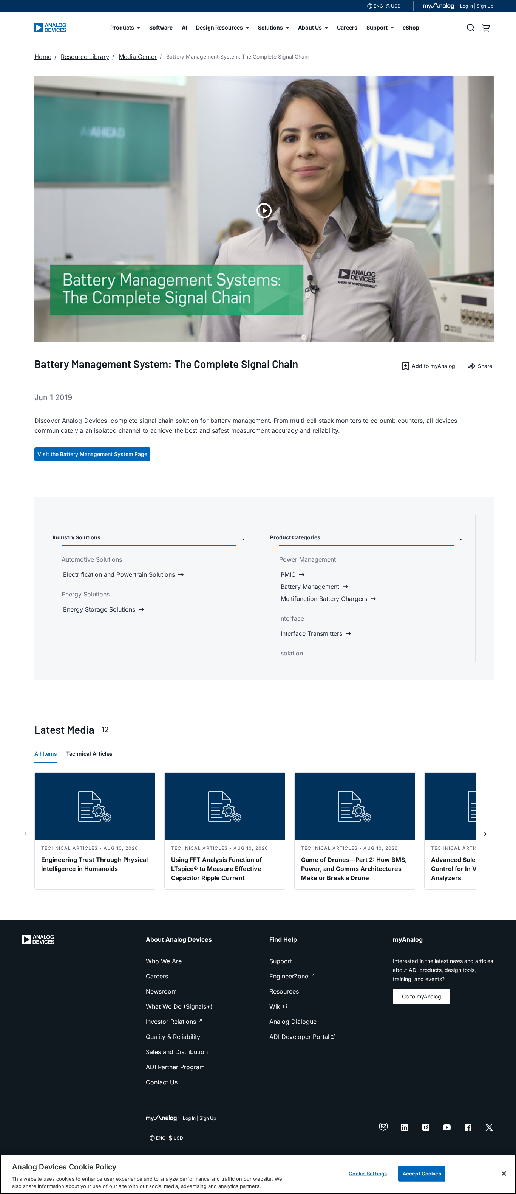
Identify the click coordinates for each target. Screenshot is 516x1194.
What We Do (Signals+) (179, 1006)
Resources (284, 991)
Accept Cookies (422, 1174)
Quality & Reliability (173, 1036)
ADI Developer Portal (299, 1036)
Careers (157, 976)
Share (485, 366)
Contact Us (162, 1082)
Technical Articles (89, 753)
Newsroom (161, 991)
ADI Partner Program (175, 1067)
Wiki (275, 1006)
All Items (45, 753)
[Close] (504, 1173)
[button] (428, 366)
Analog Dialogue (293, 1021)
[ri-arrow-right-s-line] (485, 834)
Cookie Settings (368, 1174)
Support (280, 961)
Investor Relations (171, 1021)
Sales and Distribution (177, 1052)
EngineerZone (288, 976)
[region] (258, 1174)
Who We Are (164, 961)
